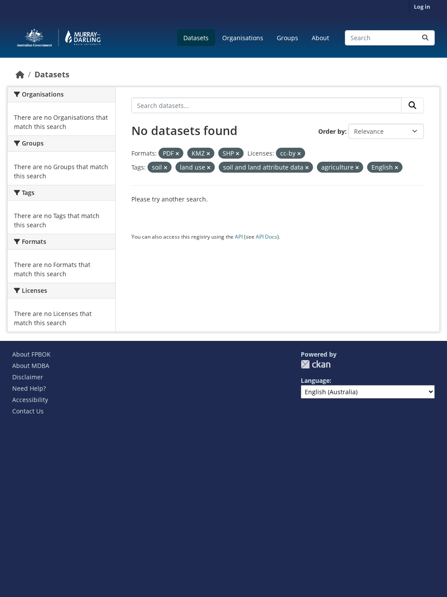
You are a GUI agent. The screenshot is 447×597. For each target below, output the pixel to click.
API (239, 236)
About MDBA (30, 365)
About (320, 38)
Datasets (196, 38)
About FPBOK (31, 354)
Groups (287, 38)
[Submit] (425, 37)
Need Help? (29, 388)
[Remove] (177, 153)
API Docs (266, 236)
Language (315, 380)
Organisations (242, 38)
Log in (422, 6)
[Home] (20, 74)
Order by (331, 131)
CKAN (315, 364)
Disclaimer (27, 377)
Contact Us (28, 411)
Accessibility (30, 400)
